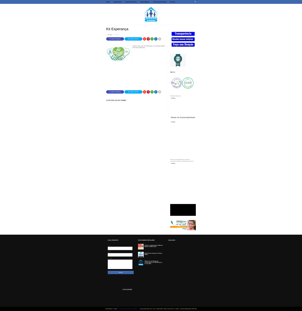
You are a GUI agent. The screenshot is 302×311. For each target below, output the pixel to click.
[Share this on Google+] (144, 39)
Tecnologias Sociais (159, 2)
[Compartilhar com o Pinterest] (159, 39)
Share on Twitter (134, 38)
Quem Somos (118, 2)
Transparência (144, 2)
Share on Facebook (116, 38)
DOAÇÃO (172, 2)
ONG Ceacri (110, 34)
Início (108, 2)
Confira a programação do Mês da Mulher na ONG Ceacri (154, 246)
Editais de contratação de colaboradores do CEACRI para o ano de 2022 (153, 262)
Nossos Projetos (131, 2)
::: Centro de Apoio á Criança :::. (128, 308)
